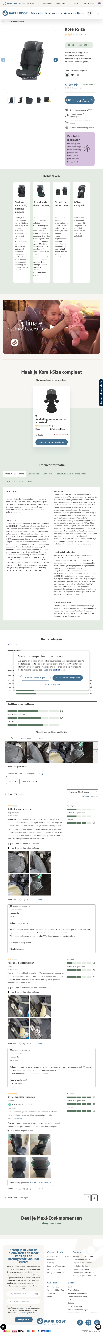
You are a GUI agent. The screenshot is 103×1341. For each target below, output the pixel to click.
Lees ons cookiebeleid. (54, 670)
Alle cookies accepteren (67, 677)
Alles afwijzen (52, 684)
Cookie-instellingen (35, 677)
